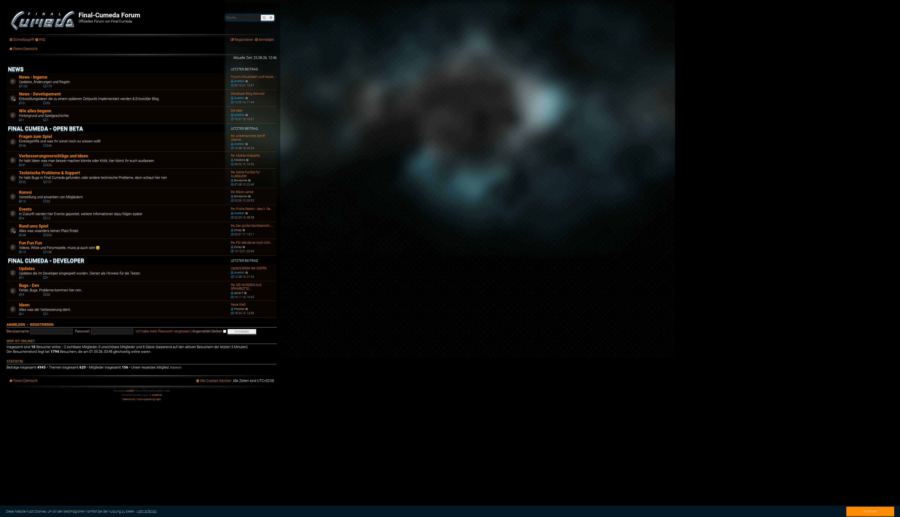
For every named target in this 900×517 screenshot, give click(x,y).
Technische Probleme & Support (49, 172)
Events (25, 209)
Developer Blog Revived (247, 93)
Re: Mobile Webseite (245, 155)
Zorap (238, 230)
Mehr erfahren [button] (147, 511)
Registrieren (42, 325)
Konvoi (25, 192)
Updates (27, 268)
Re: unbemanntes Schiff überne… (248, 137)
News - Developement (40, 94)
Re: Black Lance (242, 192)
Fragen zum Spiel (35, 136)
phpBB (129, 390)
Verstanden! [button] (870, 511)
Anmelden (16, 325)
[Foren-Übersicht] (43, 20)
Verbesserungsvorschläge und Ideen (53, 156)
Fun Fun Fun (30, 243)
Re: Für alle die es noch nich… (251, 242)
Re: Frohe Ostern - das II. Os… (251, 209)
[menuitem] (40, 40)
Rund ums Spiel (33, 226)
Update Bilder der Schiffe (248, 268)
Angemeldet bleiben (207, 331)
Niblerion (176, 367)
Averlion (239, 81)
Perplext (239, 309)
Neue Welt (238, 304)
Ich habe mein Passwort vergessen (163, 331)
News (16, 69)
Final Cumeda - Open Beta (45, 128)
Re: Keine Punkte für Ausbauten (245, 174)
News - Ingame (33, 77)
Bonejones (240, 180)
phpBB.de (157, 395)
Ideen (24, 305)
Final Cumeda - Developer (46, 260)
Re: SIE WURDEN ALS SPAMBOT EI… (246, 286)
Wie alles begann (35, 111)
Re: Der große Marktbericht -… (252, 226)
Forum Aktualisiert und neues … (253, 77)
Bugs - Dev (29, 285)
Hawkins (239, 160)
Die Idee (236, 110)
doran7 (238, 293)
